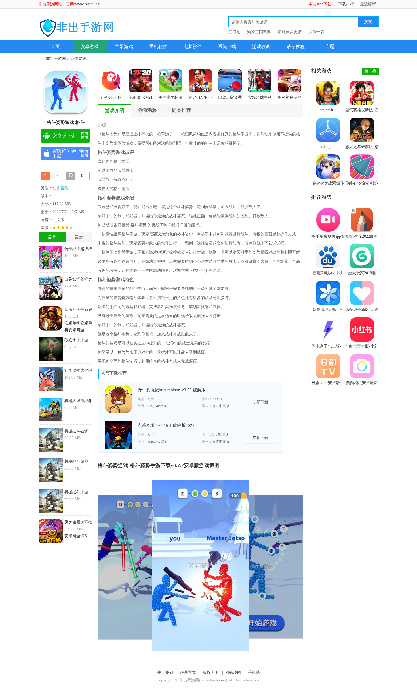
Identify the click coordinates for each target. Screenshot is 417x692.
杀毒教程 (296, 46)
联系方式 (188, 672)
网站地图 (233, 672)
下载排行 (346, 4)
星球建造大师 (290, 32)
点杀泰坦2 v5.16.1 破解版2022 (166, 425)
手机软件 (158, 46)
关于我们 (165, 672)
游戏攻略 (261, 46)
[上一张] (149, 565)
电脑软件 (193, 46)
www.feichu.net (87, 4)
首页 (55, 46)
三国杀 (234, 32)
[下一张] (252, 565)
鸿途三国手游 (259, 32)
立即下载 (260, 402)
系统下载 (227, 46)
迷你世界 (316, 32)
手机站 (254, 672)
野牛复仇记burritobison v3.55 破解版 (172, 390)
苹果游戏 (124, 46)
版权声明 (210, 672)
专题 (329, 46)
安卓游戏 (90, 46)
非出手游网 (56, 59)
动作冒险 (78, 59)
